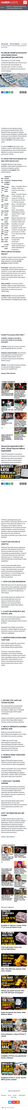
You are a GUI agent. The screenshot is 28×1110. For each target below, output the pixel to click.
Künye (9, 1095)
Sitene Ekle (13, 1097)
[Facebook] (2, 92)
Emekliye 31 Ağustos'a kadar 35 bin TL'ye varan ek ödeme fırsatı (16, 7)
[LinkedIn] (7, 92)
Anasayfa (3, 1095)
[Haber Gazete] (9, 2)
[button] (21, 92)
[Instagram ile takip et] (14, 1102)
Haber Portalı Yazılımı (9, 1107)
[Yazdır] (12, 92)
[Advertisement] (14, 27)
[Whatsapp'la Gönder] (9, 92)
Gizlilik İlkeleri (22, 1095)
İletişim (15, 1095)
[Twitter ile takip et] (10, 1102)
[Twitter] (5, 92)
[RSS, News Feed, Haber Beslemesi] (18, 1102)
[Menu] (25, 2)
